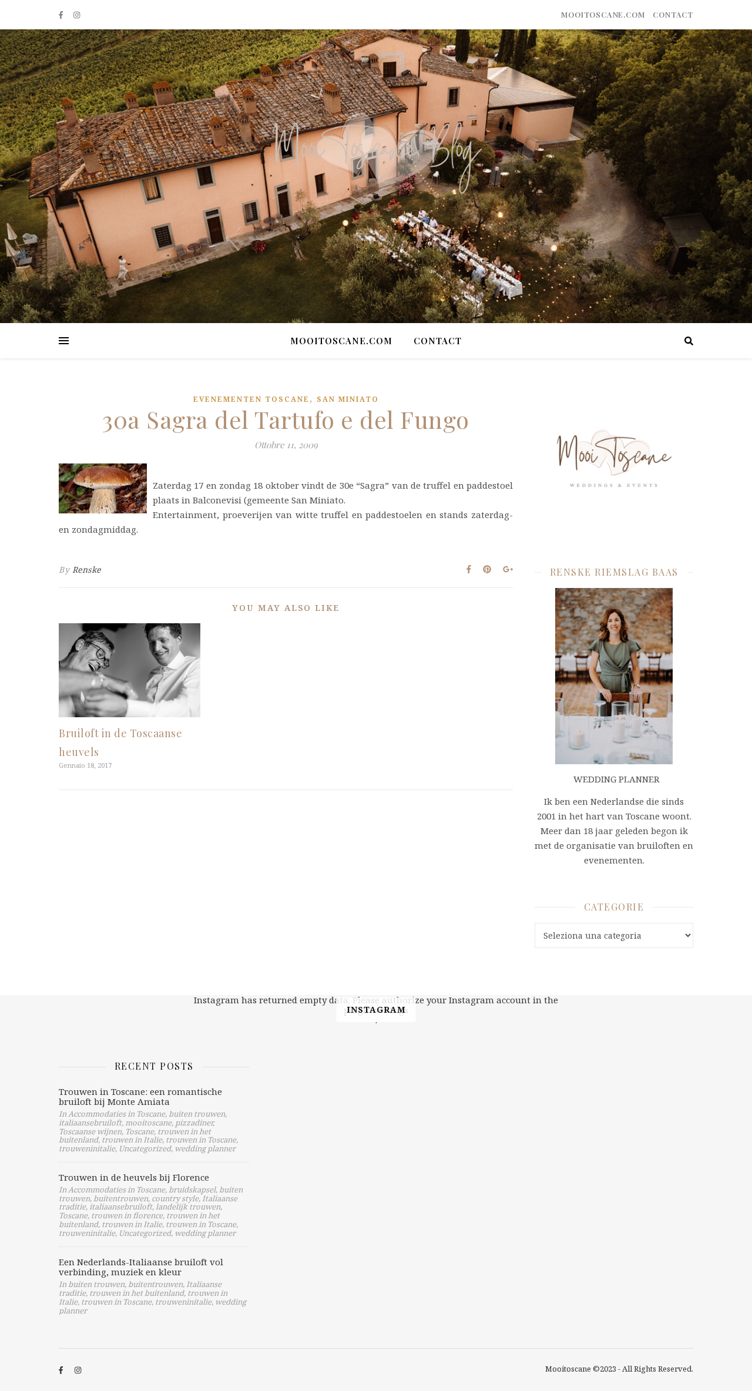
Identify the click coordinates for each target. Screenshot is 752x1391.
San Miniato (348, 399)
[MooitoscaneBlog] (376, 176)
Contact (673, 14)
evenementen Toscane (251, 399)
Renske (86, 569)
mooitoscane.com (602, 14)
